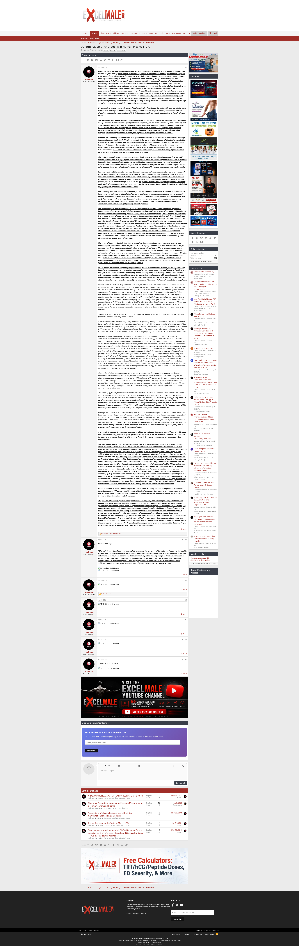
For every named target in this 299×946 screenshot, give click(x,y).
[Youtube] (181, 906)
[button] (88, 33)
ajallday (207, 560)
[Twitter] (177, 906)
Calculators (135, 33)
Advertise (215, 930)
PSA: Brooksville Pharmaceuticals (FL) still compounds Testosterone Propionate (204, 418)
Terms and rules (186, 934)
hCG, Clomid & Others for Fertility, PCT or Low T (203, 294)
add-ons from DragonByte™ (144, 940)
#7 (186, 659)
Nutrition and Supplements (203, 494)
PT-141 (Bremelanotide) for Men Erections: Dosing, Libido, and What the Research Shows (205, 467)
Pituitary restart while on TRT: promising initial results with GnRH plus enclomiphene (205, 285)
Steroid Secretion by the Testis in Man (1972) (108, 823)
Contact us (176, 934)
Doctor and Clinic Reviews (203, 445)
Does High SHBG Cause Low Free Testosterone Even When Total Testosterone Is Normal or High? (205, 364)
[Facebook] (172, 906)
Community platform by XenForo (149, 938)
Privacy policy (199, 934)
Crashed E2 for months (203, 348)
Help (206, 934)
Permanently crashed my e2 (205, 272)
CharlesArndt (195, 558)
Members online (198, 554)
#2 (186, 540)
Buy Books (159, 33)
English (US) (87, 934)
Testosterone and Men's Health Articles (117, 798)
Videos (116, 33)
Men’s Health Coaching (175, 33)
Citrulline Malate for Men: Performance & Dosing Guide (204, 485)
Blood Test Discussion (201, 374)
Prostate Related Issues (202, 394)
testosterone (121, 50)
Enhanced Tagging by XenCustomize (150, 942)
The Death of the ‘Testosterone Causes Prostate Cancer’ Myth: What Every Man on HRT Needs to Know (205, 382)
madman (85, 50)
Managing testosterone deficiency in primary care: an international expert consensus (204, 520)
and (111, 534)
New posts (84, 38)
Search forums (95, 38)
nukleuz (201, 560)
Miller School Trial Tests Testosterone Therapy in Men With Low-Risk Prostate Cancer (205, 401)
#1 (186, 67)
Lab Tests (124, 33)
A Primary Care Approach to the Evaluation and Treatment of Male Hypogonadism (205, 501)
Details (179, 940)
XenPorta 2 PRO (140, 944)
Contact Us (207, 930)
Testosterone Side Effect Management (202, 277)
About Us (199, 930)
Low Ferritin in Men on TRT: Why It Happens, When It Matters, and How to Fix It (205, 301)
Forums (94, 33)
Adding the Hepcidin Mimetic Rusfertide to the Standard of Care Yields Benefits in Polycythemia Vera (204, 333)
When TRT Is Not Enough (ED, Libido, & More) (204, 324)
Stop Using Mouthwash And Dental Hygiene (205, 449)
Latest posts (196, 268)
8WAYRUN (160, 944)
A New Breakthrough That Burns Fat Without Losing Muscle (204, 538)
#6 (186, 639)
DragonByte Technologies (168, 940)
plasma (112, 50)
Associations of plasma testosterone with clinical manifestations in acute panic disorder (110, 814)
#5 (186, 620)
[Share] (182, 67)
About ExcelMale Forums (136, 913)
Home (84, 33)
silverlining (194, 560)
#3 (186, 580)
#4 (186, 600)
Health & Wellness (200, 345)
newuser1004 (205, 558)
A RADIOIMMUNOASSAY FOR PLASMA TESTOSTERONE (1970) (115, 795)
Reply (185, 529)
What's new (104, 33)
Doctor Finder (147, 33)
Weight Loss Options (201, 548)
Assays (106, 50)
